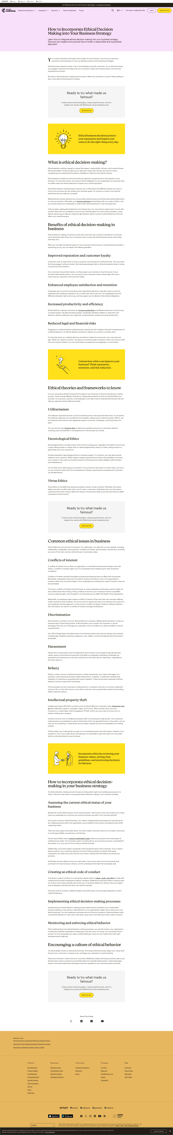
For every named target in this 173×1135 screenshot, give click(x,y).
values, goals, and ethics (105, 878)
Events (77, 1074)
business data (70, 428)
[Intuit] (5, 1)
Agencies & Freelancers (82, 1067)
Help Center (128, 1074)
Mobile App (30, 1093)
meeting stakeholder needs (79, 838)
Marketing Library (55, 1067)
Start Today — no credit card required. (99, 5)
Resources (54, 10)
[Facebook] (81, 1116)
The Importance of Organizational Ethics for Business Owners (31, 1041)
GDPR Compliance (32, 1083)
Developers (78, 1071)
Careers (103, 1077)
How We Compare (32, 1080)
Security (29, 1086)
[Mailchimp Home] (9, 10)
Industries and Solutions (25, 10)
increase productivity (86, 310)
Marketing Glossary (56, 1074)
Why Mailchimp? (32, 1067)
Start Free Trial (164, 10)
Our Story (104, 1067)
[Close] (170, 1131)
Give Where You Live (107, 1074)
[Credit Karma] (21, 1)
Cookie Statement (50, 1132)
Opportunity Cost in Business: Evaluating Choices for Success (31, 1044)
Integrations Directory (57, 1077)
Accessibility (104, 1080)
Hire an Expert (129, 1071)
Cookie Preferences (133, 1125)
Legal (126, 1125)
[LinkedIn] (95, 1116)
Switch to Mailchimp (69, 10)
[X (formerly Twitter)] (86, 1116)
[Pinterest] (105, 1116)
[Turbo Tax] (13, 1)
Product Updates (32, 1071)
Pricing (81, 10)
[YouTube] (99, 1116)
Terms (122, 1125)
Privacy (117, 1125)
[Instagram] (90, 1116)
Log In (151, 10)
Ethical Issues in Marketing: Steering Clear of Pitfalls (28, 1047)
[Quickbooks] (31, 1)
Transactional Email (33, 1077)
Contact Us (128, 1067)
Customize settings (158, 1131)
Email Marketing (32, 1074)
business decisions (84, 201)
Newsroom (104, 1071)
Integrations (42, 10)
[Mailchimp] (39, 1)
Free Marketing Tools (56, 1071)
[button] (120, 10)
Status (29, 1090)
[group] (120, 10)
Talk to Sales (128, 1077)
